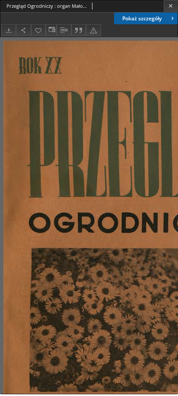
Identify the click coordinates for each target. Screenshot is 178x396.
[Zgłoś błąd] (93, 30)
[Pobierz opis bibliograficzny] (64, 30)
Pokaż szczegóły (142, 18)
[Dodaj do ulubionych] (38, 30)
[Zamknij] (171, 6)
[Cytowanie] (78, 30)
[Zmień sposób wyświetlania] (51, 30)
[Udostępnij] (23, 30)
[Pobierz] (8, 30)
